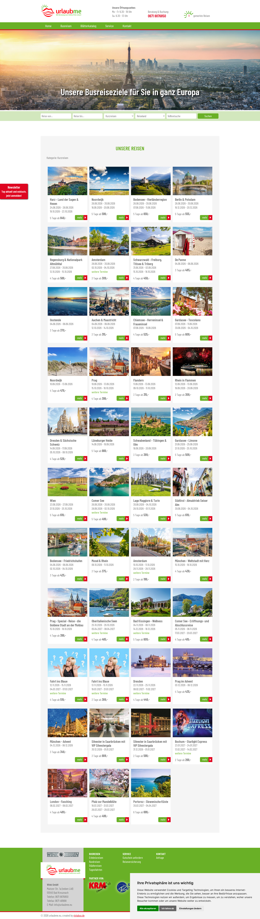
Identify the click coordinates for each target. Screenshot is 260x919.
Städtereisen (95, 865)
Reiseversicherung (132, 861)
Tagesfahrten (95, 869)
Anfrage (160, 857)
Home (48, 26)
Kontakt (127, 26)
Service (109, 26)
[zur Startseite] (61, 15)
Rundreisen (94, 861)
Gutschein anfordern (133, 857)
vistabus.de (79, 915)
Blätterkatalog (88, 26)
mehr (79, 217)
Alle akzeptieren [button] (148, 908)
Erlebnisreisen (96, 857)
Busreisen (65, 26)
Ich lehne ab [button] (168, 908)
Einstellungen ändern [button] (190, 908)
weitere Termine (100, 271)
